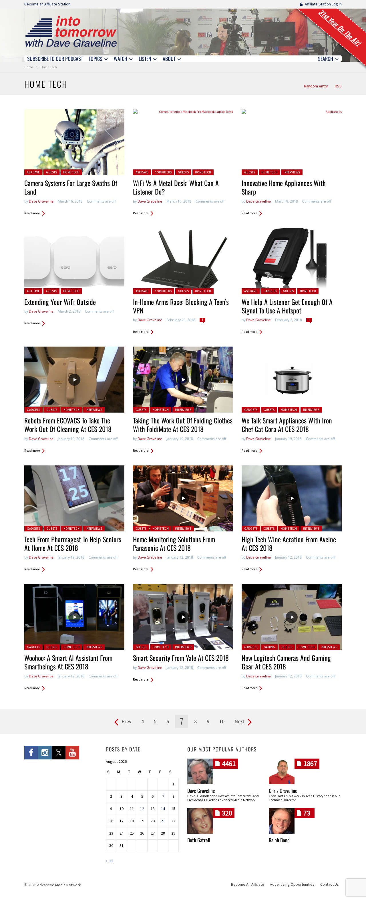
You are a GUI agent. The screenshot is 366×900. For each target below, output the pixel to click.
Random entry (316, 86)
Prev (126, 721)
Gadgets (270, 291)
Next (239, 721)
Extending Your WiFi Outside (60, 302)
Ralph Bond (279, 840)
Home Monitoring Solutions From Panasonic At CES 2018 (174, 543)
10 (221, 721)
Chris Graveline (283, 790)
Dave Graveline (41, 201)
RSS (338, 86)
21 (163, 820)
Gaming (269, 647)
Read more (32, 213)
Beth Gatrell (198, 840)
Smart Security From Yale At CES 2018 (181, 658)
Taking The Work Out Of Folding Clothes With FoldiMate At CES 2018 (182, 424)
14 (163, 808)
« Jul (109, 860)
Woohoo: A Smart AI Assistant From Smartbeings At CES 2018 (68, 662)
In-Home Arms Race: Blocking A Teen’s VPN (181, 306)
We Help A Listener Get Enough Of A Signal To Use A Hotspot (287, 306)
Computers (163, 172)
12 (142, 808)
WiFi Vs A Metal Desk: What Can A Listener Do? (176, 187)
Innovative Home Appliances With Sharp (284, 187)
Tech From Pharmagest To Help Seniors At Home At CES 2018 (72, 543)
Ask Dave (33, 172)
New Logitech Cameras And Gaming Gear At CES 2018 (286, 662)
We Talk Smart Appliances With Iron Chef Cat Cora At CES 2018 (287, 424)
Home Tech (71, 172)
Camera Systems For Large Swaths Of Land (70, 187)
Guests (51, 172)
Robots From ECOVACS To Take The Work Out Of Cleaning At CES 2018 (68, 424)
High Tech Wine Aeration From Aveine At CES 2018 (289, 543)
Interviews (292, 172)
